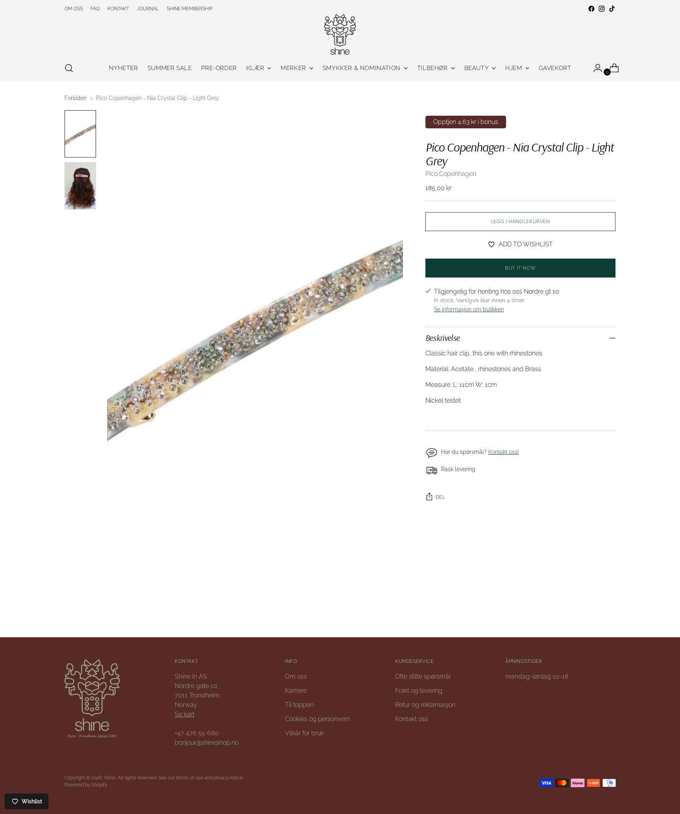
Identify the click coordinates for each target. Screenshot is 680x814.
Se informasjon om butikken (469, 309)
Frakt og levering (418, 690)
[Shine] (340, 34)
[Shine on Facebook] (591, 8)
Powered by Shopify (86, 785)
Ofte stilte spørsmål (423, 676)
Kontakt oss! (503, 452)
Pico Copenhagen (450, 174)
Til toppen (299, 705)
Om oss (296, 676)
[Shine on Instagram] (601, 8)
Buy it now (520, 268)
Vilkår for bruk (304, 733)
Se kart (184, 714)
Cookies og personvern (317, 719)
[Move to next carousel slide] (608, 609)
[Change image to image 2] (80, 185)
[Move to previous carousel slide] (590, 610)
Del (440, 497)
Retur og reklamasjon (425, 705)
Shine (110, 778)
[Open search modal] (69, 68)
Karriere (296, 690)
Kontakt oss (411, 719)
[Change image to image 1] (80, 133)
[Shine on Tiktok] (611, 8)
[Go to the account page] (594, 68)
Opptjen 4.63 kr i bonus (465, 122)
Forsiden (76, 98)
